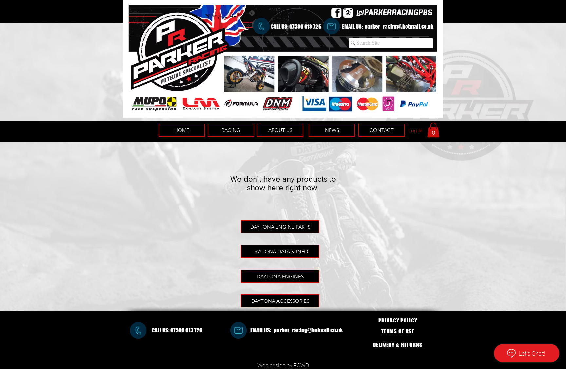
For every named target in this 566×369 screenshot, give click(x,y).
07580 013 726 (305, 26)
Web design (271, 365)
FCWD (301, 365)
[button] (433, 130)
